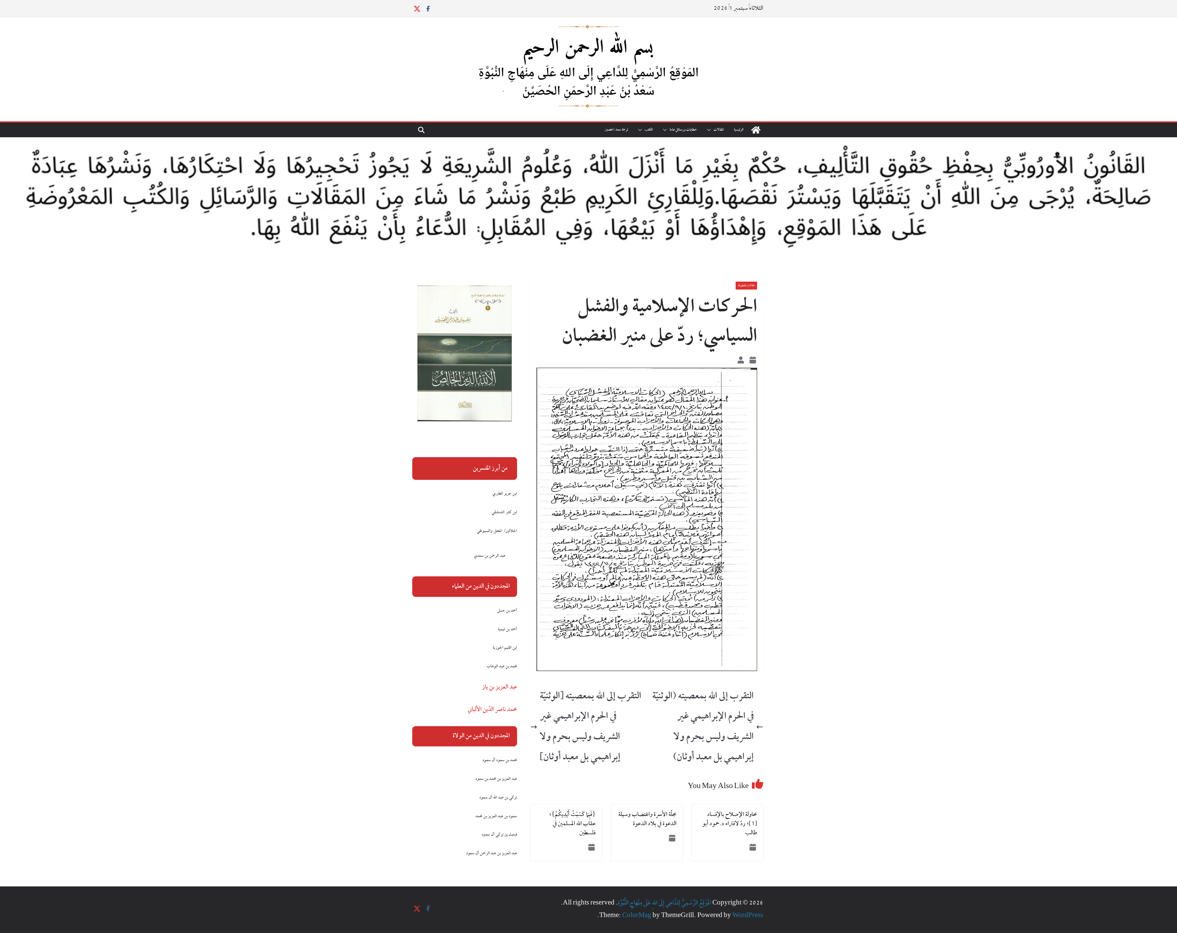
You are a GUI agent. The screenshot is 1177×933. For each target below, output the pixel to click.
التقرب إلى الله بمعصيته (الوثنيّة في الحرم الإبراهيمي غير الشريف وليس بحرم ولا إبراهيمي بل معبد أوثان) (703, 727)
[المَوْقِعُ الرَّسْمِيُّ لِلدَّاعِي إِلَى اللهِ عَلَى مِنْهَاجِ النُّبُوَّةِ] (755, 130)
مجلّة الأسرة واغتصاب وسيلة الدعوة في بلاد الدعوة (647, 819)
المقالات (719, 130)
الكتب (649, 130)
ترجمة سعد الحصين (616, 130)
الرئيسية (739, 130)
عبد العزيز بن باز (499, 687)
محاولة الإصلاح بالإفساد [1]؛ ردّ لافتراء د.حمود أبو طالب (729, 824)
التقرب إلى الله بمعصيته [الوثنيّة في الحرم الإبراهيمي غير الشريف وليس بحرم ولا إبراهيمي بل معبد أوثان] (590, 727)
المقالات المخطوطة (746, 286)
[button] (710, 130)
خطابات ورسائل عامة (683, 130)
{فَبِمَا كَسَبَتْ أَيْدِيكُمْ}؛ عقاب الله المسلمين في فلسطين (572, 824)
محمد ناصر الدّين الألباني (492, 709)
